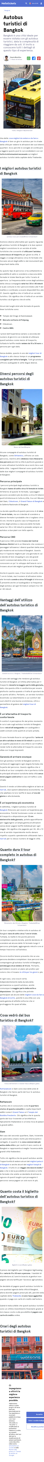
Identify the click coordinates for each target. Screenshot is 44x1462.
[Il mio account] (41, 3)
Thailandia (16, 1296)
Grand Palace (18, 1112)
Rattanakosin (5, 1089)
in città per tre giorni (29, 972)
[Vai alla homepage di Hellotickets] (9, 3)
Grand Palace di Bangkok (31, 501)
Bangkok (7, 10)
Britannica (18, 455)
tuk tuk (3, 790)
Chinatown (13, 501)
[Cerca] (26, 3)
